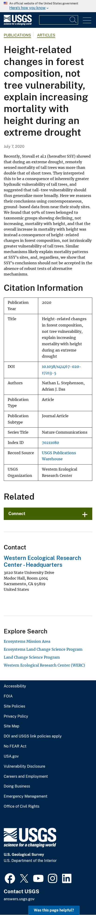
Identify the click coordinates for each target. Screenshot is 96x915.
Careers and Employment (26, 776)
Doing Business (17, 786)
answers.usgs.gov (19, 899)
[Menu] (87, 20)
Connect (16, 513)
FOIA (8, 696)
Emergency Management (25, 796)
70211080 (50, 442)
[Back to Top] (79, 898)
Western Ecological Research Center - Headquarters (42, 561)
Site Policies (14, 706)
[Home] (18, 24)
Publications (17, 35)
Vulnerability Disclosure (24, 766)
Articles (46, 35)
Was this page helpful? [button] (54, 910)
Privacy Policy (16, 716)
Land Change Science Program (32, 657)
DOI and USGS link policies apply (33, 736)
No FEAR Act (15, 746)
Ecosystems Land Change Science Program (43, 649)
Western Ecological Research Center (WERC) (44, 665)
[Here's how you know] (48, 6)
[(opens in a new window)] (10, 877)
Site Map (11, 726)
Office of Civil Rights (21, 806)
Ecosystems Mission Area (27, 641)
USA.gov (11, 756)
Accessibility (15, 686)
